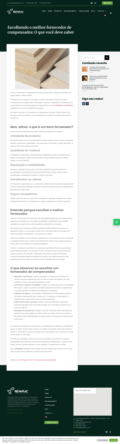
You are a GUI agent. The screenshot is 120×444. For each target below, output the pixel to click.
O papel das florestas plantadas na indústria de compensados (99, 68)
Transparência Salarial (15, 413)
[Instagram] (95, 3)
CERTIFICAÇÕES (84, 11)
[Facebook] (91, 3)
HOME (44, 11)
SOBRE (50, 11)
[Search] (107, 57)
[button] (110, 13)
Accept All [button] (113, 440)
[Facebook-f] (83, 103)
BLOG (93, 11)
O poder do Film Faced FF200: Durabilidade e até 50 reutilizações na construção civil (95, 87)
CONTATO (100, 11)
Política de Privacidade (15, 410)
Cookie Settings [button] (102, 440)
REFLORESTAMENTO (70, 11)
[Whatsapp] (116, 222)
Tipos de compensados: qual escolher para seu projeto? (98, 78)
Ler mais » (91, 72)
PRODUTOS (58, 11)
